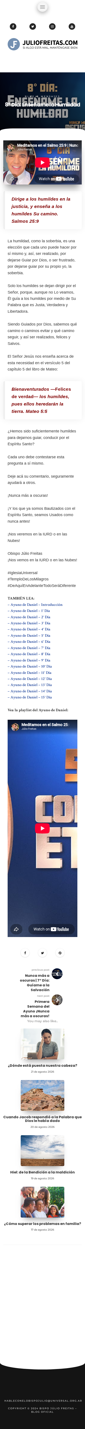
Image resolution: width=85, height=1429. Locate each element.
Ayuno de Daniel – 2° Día (30, 617)
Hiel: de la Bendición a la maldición (42, 1172)
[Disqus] (42, 1305)
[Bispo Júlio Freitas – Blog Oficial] (42, 57)
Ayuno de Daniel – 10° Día (31, 666)
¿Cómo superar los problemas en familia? (42, 1223)
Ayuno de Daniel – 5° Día (30, 635)
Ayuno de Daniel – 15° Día (31, 697)
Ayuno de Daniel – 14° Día (31, 691)
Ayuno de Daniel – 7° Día (30, 647)
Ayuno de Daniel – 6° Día (30, 641)
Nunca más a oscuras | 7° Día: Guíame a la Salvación (34, 982)
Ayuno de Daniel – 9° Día (30, 660)
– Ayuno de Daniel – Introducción (35, 604)
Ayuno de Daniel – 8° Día (30, 653)
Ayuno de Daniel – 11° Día (30, 672)
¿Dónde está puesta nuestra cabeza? (42, 1065)
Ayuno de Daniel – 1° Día (30, 610)
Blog (30, 96)
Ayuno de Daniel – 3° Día (30, 623)
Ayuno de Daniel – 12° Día (31, 678)
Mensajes (50, 96)
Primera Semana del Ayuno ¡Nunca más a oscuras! (35, 1009)
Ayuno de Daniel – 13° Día (31, 684)
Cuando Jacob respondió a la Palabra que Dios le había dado (42, 1119)
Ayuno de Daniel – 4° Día (30, 629)
